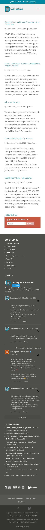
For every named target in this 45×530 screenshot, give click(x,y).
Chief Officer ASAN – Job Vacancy (18, 178)
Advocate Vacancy (12, 102)
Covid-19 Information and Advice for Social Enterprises (21, 23)
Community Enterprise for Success (18, 138)
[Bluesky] (29, 508)
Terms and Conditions (15, 498)
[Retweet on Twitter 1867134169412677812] (16, 412)
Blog (30, 29)
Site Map (21, 502)
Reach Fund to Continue (14, 475)
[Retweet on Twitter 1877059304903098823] (16, 321)
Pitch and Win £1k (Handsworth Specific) (20, 442)
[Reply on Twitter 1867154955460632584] (12, 381)
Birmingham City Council (19, 352)
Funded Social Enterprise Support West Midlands (23, 464)
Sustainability (11, 246)
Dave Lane (11, 29)
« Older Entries (10, 215)
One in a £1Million (12, 433)
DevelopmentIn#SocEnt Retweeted (29, 348)
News (35, 29)
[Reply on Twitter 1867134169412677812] (12, 412)
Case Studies (10, 265)
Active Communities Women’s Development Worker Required (22, 64)
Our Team (9, 262)
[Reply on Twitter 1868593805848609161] (12, 342)
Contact (8, 268)
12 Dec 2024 (14, 354)
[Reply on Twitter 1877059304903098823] (12, 321)
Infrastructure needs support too (17, 470)
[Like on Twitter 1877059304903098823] (20, 321)
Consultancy (10, 249)
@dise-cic (14, 316)
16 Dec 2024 (34, 328)
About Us (9, 259)
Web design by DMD (22, 526)
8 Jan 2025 (33, 298)
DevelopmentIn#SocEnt (19, 298)
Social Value (10, 253)
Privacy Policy (31, 498)
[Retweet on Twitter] (16, 348)
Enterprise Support (12, 243)
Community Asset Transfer (15, 256)
